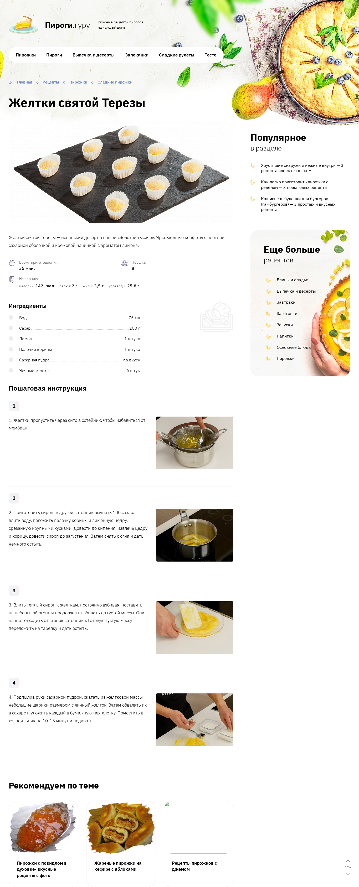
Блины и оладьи (292, 279)
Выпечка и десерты (94, 55)
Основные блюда (294, 347)
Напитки (285, 336)
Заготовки (287, 313)
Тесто (211, 55)
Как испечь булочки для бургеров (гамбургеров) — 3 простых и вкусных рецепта (298, 204)
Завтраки (286, 302)
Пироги (54, 55)
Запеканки (136, 55)
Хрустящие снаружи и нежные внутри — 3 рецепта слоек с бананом (302, 168)
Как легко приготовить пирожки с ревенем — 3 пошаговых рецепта (294, 184)
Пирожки (26, 55)
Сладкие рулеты (176, 55)
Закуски (285, 324)
